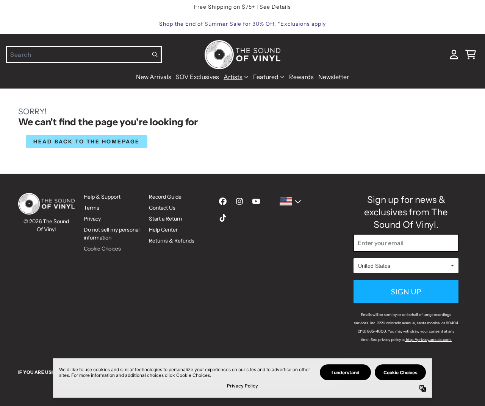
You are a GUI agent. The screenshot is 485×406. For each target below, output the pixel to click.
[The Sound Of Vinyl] (242, 54)
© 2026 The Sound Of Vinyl (46, 225)
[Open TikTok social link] (222, 218)
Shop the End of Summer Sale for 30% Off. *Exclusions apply (242, 23)
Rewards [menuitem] (301, 77)
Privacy (92, 218)
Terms (91, 207)
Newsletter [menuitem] (333, 77)
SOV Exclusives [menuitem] (197, 77)
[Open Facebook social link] (222, 201)
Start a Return (165, 218)
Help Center (163, 229)
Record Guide (165, 196)
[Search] (155, 54)
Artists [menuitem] (233, 77)
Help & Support (102, 196)
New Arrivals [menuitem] (153, 77)
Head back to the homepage (86, 141)
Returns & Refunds (171, 240)
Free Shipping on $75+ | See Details (242, 6)
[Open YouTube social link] (256, 201)
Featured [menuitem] (265, 77)
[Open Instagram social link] (239, 201)
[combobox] (84, 54)
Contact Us (162, 207)
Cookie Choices (102, 248)
